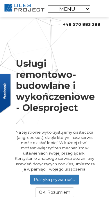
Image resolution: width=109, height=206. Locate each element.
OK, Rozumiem (54, 192)
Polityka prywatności (55, 179)
